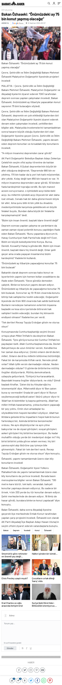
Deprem (16, 530)
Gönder (10, 648)
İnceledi (27, 530)
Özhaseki (47, 530)
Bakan (6, 530)
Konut (37, 530)
